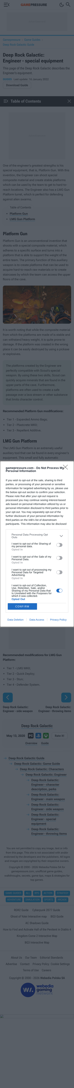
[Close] (66, 468)
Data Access (36, 619)
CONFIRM (22, 606)
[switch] (59, 545)
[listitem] (37, 536)
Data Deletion (15, 619)
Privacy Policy (58, 619)
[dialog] (37, 544)
